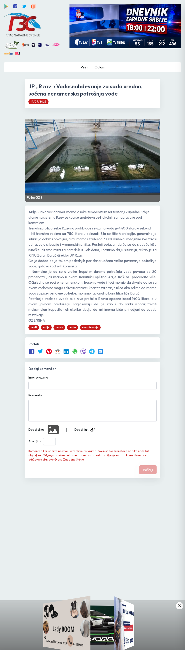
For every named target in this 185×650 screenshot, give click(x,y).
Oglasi (99, 67)
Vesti (84, 67)
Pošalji (148, 470)
